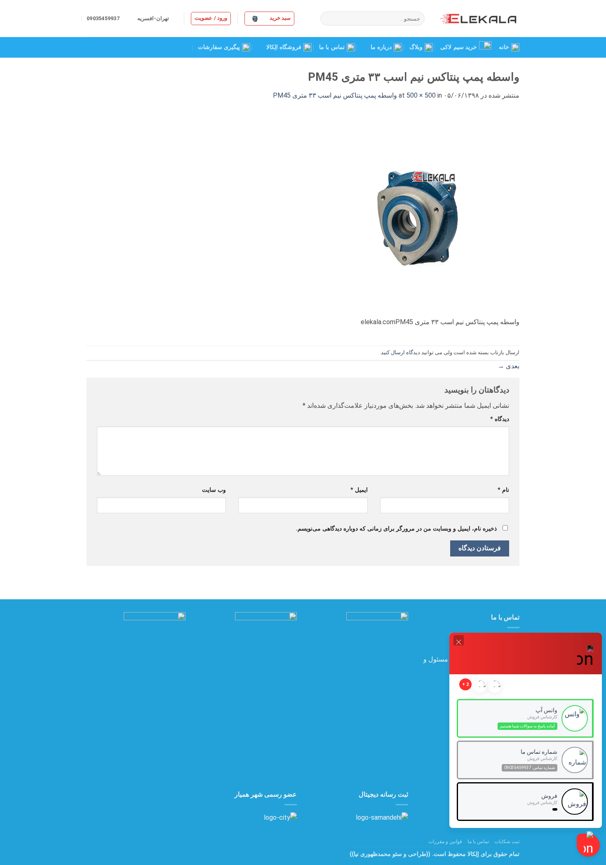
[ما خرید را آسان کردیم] (478, 19)
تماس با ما (332, 47)
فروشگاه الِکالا (283, 47)
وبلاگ (416, 47)
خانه (504, 47)
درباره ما (381, 47)
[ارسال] (328, 19)
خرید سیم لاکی (458, 47)
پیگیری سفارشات (219, 47)
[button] (269, 19)
